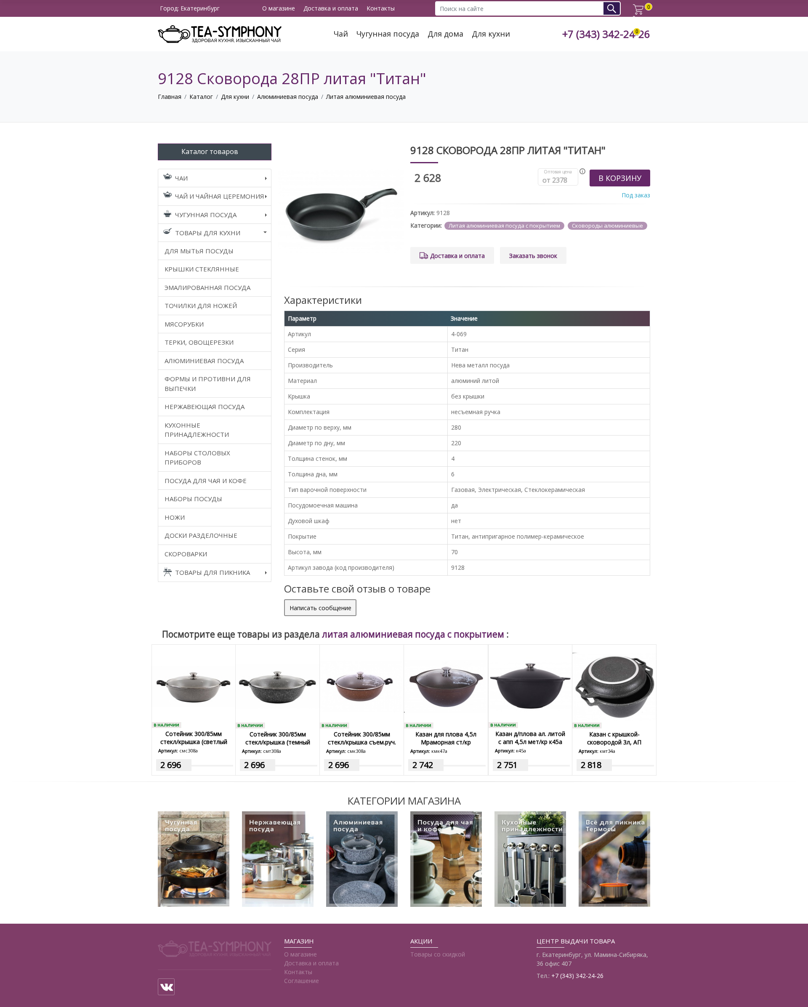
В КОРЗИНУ (619, 178)
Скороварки (186, 554)
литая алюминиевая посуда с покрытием (414, 634)
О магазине (278, 8)
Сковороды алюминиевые (607, 225)
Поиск (614, 8)
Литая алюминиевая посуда (366, 97)
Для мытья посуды (199, 251)
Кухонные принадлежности (197, 430)
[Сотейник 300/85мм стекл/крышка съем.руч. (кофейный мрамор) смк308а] (362, 686)
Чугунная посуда (387, 34)
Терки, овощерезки (199, 342)
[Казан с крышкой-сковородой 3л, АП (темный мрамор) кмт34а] (614, 686)
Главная (169, 97)
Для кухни (491, 34)
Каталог (201, 97)
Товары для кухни (207, 233)
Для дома (445, 34)
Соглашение (301, 981)
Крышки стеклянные (202, 269)
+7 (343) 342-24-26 (606, 34)
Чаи (181, 178)
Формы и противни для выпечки (208, 384)
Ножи (175, 517)
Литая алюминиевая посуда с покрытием (504, 225)
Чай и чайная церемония (219, 196)
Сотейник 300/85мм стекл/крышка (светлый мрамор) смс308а (193, 742)
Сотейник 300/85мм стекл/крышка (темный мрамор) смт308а (277, 742)
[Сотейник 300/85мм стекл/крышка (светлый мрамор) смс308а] (193, 686)
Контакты (381, 8)
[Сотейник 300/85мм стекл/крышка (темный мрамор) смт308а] (277, 686)
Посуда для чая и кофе (206, 480)
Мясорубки (184, 324)
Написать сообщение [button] (320, 608)
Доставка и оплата (330, 8)
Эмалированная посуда (207, 287)
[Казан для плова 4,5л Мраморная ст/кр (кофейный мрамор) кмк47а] (446, 686)
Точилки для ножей (201, 305)
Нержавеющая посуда (205, 406)
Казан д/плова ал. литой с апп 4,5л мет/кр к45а (530, 738)
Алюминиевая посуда (287, 97)
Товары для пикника (212, 572)
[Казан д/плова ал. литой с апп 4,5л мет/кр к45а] (530, 686)
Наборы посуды (193, 498)
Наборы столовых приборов (197, 458)
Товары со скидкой (437, 954)
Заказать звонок (533, 256)
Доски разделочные (201, 535)
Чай (341, 34)
